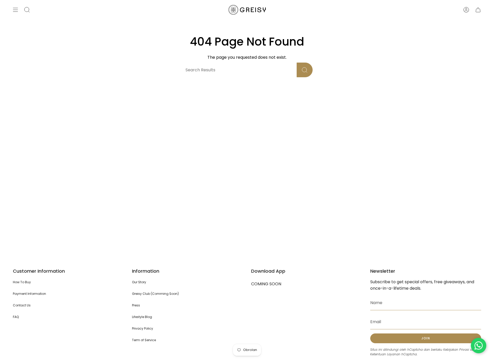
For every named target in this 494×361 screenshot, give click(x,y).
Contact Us (22, 305)
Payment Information (29, 293)
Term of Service (144, 340)
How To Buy (22, 282)
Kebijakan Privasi (456, 349)
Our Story (139, 282)
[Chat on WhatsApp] (478, 345)
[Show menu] (15, 10)
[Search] (305, 70)
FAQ (16, 317)
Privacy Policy (142, 328)
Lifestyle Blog (142, 317)
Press (136, 305)
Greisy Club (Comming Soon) (155, 293)
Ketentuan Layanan (385, 354)
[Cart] (478, 10)
